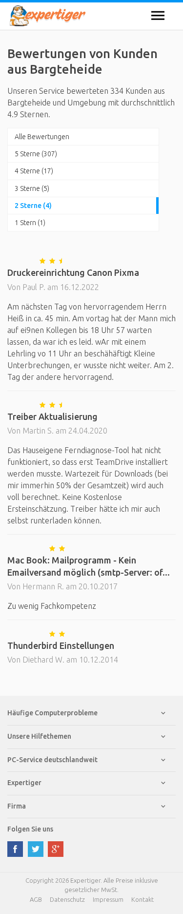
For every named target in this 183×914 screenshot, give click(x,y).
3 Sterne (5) (32, 188)
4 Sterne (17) (34, 171)
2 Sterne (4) (33, 205)
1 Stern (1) (30, 223)
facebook (15, 849)
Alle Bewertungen (42, 137)
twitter (35, 849)
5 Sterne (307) (36, 154)
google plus (55, 849)
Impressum (108, 899)
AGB (36, 899)
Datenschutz (67, 899)
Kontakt (142, 899)
